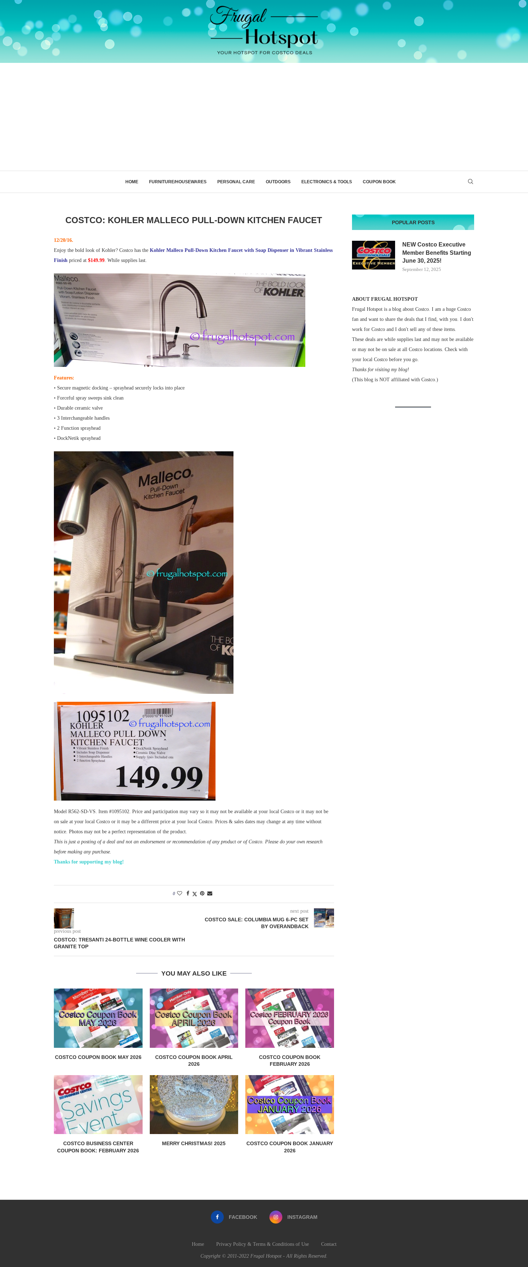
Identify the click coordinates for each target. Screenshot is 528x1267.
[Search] (470, 182)
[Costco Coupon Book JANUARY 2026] (289, 1104)
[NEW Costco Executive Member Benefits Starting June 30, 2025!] (373, 255)
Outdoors (278, 181)
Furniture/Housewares (178, 181)
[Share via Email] (209, 894)
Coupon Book (379, 181)
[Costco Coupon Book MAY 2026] (98, 1018)
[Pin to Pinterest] (202, 894)
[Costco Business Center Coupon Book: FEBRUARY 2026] (98, 1104)
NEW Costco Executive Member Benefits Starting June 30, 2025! (436, 252)
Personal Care (236, 181)
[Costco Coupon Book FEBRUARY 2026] (289, 1018)
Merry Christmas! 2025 (194, 1143)
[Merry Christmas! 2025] (194, 1104)
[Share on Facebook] (187, 894)
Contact (329, 1244)
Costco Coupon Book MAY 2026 (98, 1057)
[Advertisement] (264, 116)
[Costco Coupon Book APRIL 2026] (194, 1018)
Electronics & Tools (326, 181)
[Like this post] (179, 894)
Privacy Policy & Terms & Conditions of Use (262, 1244)
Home (131, 181)
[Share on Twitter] (194, 894)
